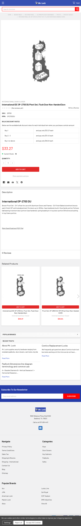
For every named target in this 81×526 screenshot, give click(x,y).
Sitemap (5, 473)
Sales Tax (5, 454)
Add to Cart (20, 307)
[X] (17, 182)
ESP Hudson (45, 496)
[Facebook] (4, 182)
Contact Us (6, 466)
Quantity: (6, 158)
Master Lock (6, 500)
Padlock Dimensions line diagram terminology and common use (17, 365)
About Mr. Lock (9, 345)
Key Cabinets (47, 454)
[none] (40, 59)
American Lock (7, 496)
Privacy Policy (7, 447)
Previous (3, 296)
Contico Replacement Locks (55, 345)
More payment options (21, 176)
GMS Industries (46, 500)
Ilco (3, 488)
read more (5, 358)
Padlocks (45, 458)
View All (44, 504)
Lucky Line (45, 488)
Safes (44, 462)
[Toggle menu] (3, 3)
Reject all (18, 522)
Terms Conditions (8, 450)
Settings (7, 522)
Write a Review (73, 108)
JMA (3, 492)
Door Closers (46, 450)
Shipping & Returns (8, 458)
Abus (3, 504)
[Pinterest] (22, 182)
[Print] (13, 182)
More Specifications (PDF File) (12, 228)
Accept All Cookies (33, 522)
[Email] (8, 182)
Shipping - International (10, 462)
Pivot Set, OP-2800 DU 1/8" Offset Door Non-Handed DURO (60, 312)
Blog (3, 469)
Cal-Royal (44, 492)
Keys (44, 447)
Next (78, 296)
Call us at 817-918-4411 (40, 422)
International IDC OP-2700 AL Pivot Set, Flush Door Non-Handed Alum (20, 312)
